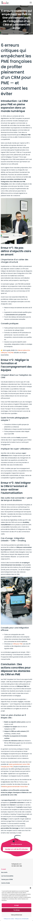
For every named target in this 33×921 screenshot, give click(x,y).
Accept (16, 905)
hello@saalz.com (16, 864)
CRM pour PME (18, 644)
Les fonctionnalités (7, 876)
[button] (30, 888)
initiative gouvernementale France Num (15, 787)
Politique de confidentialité (21, 918)
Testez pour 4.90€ (7, 879)
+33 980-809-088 (16, 866)
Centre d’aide (5, 883)
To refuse (16, 910)
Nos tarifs (4, 872)
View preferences (16, 915)
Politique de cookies (9, 918)
